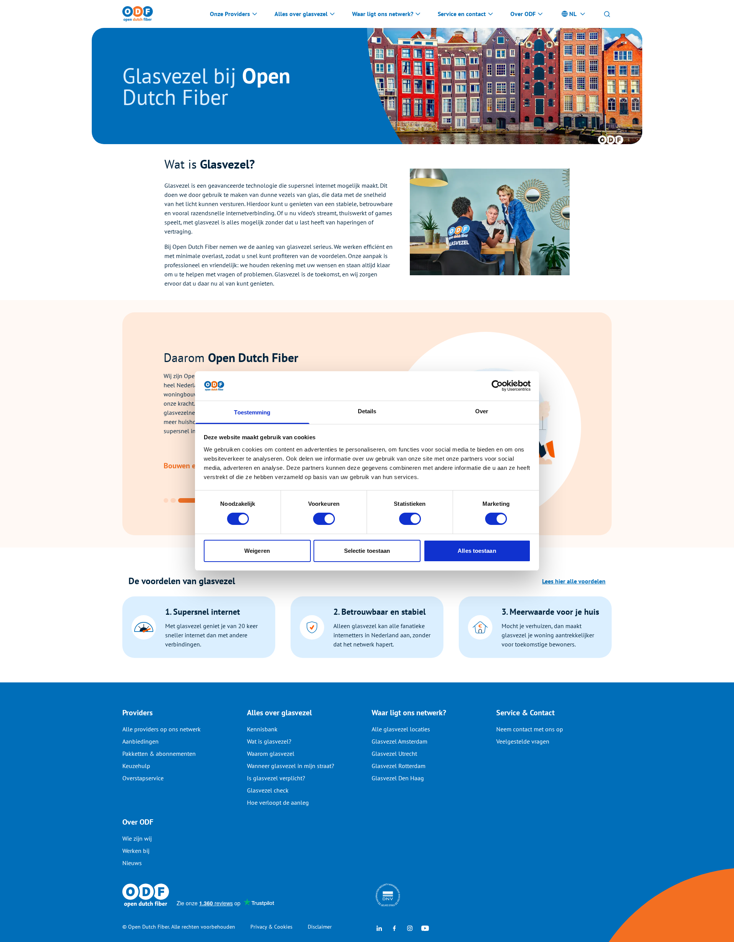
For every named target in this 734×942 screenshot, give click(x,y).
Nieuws (132, 863)
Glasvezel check (268, 790)
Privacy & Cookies (271, 926)
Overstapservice (143, 778)
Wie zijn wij (137, 838)
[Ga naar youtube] (425, 927)
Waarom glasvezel (270, 753)
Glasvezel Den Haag (398, 778)
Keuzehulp (136, 766)
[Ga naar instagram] (409, 927)
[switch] (324, 519)
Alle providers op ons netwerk (161, 729)
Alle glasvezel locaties (401, 729)
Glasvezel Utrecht (394, 753)
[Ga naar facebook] (394, 927)
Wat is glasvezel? (269, 741)
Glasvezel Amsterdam (399, 741)
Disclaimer (320, 926)
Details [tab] (367, 411)
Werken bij (135, 850)
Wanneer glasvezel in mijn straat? (290, 766)
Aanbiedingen (140, 741)
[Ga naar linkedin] (379, 927)
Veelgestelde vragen (522, 741)
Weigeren (257, 550)
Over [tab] (481, 411)
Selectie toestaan (367, 550)
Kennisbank (262, 729)
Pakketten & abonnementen (159, 753)
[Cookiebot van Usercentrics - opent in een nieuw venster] (497, 385)
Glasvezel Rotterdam (398, 766)
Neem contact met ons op (529, 729)
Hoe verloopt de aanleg (278, 802)
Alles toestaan (477, 550)
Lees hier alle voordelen (574, 581)
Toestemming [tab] (252, 412)
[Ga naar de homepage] (137, 14)
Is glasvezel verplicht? (276, 778)
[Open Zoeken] (607, 14)
